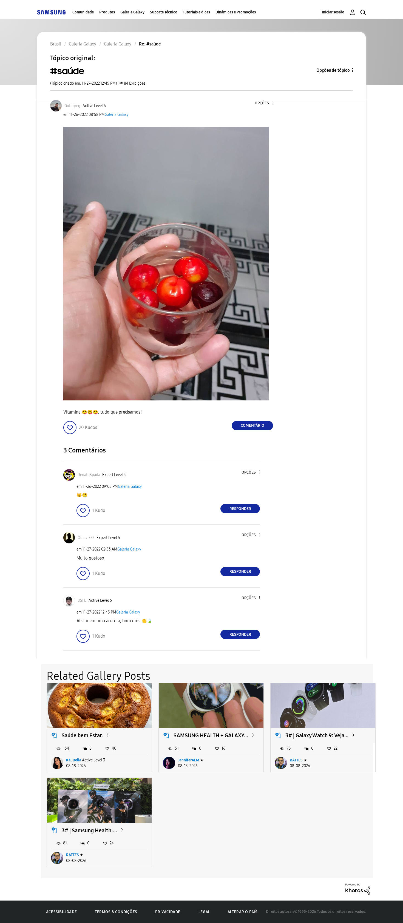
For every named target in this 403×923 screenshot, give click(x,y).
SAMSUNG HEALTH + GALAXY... (211, 735)
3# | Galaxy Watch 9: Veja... (316, 735)
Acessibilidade (61, 912)
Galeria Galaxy (132, 12)
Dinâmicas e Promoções (235, 12)
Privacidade (167, 912)
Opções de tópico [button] (333, 70)
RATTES (296, 760)
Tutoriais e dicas (196, 12)
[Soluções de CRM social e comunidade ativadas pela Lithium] (357, 889)
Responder (240, 508)
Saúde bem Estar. (82, 735)
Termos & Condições (116, 912)
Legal (204, 912)
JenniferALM (188, 760)
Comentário (252, 425)
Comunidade (83, 12)
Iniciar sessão (333, 12)
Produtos (107, 12)
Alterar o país (243, 912)
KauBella (73, 760)
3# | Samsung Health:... (89, 830)
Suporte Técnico (163, 12)
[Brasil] (51, 12)
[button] (263, 103)
